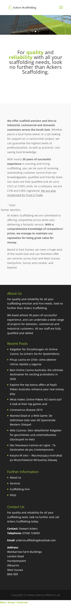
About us (15, 477)
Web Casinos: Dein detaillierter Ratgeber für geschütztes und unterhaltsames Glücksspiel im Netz (36, 435)
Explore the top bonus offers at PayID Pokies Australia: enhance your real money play (37, 389)
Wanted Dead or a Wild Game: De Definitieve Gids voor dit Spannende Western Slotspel (32, 420)
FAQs (13, 495)
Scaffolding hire (20, 489)
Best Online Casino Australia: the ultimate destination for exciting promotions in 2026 (36, 374)
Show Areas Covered (13, 602)
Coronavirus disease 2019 (26, 410)
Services (15, 483)
